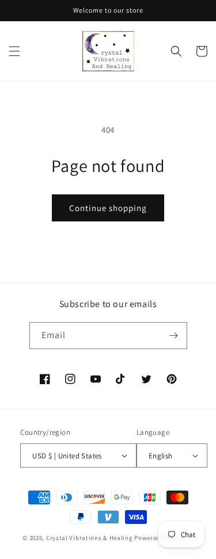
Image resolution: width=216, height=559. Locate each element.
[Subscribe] (174, 335)
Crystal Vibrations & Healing (89, 538)
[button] (14, 51)
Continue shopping (108, 207)
